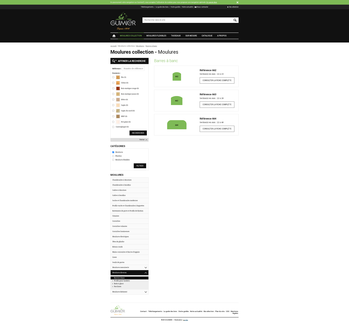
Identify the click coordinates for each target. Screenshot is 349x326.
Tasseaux (176, 36)
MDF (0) (124, 116)
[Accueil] (123, 21)
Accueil (113, 36)
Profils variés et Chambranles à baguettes (128, 205)
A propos (221, 36)
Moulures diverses (119, 272)
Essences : (116, 73)
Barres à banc (151, 46)
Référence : (117, 69)
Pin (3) (123, 77)
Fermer (142, 140)
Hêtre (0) (124, 99)
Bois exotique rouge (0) (130, 88)
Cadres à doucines (119, 190)
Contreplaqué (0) (122, 127)
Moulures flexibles (156, 36)
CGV (227, 311)
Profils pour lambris (122, 281)
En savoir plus (211, 2)
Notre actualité (187, 7)
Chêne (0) (124, 83)
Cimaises (115, 216)
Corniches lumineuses (120, 231)
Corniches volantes (119, 226)
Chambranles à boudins (121, 185)
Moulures (140, 46)
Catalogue (207, 36)
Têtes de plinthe (118, 241)
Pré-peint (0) (126, 122)
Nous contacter (202, 7)
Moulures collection (131, 36)
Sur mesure (191, 36)
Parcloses (117, 286)
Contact (143, 311)
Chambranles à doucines (121, 180)
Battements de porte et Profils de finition (127, 211)
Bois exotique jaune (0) (130, 94)
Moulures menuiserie (120, 267)
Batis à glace (119, 283)
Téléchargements (147, 7)
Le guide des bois (162, 7)
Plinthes (118, 156)
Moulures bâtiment (119, 292)
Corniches (116, 221)
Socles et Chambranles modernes (125, 200)
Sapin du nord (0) (128, 111)
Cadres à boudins (119, 195)
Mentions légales (234, 312)
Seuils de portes (118, 262)
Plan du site (220, 311)
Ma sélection (234, 7)
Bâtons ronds (117, 247)
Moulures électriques (120, 236)
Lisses (114, 257)
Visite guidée (175, 7)
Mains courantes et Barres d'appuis (126, 252)
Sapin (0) (124, 105)
